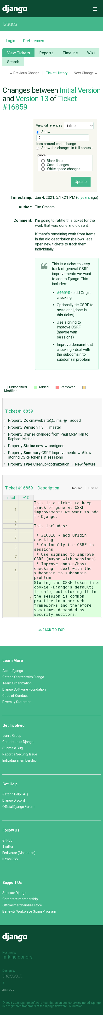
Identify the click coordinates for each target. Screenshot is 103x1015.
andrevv (13, 990)
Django (14, 9)
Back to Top (53, 630)
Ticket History (57, 73)
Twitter (7, 847)
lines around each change (56, 144)
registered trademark (22, 1006)
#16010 (63, 292)
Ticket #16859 (19, 411)
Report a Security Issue (19, 754)
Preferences (33, 41)
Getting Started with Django (23, 677)
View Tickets (18, 53)
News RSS (10, 859)
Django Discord (13, 800)
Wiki (91, 53)
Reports (46, 53)
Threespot (13, 976)
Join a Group (11, 736)
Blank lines (55, 161)
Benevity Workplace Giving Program (29, 911)
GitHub (7, 840)
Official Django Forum (18, 807)
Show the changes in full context (66, 148)
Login (10, 41)
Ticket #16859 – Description (32, 488)
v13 (26, 498)
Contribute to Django (18, 742)
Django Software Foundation (24, 689)
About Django (12, 671)
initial (11, 498)
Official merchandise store (22, 905)
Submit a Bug (12, 748)
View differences (49, 125)
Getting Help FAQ (15, 794)
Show (45, 132)
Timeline (70, 53)
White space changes (63, 169)
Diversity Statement (17, 702)
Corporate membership (20, 899)
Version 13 (32, 98)
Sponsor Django (14, 893)
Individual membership (19, 760)
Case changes (58, 165)
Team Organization (17, 683)
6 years (83, 197)
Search (13, 62)
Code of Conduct (15, 696)
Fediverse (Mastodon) (18, 853)
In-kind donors (17, 957)
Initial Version (80, 90)
